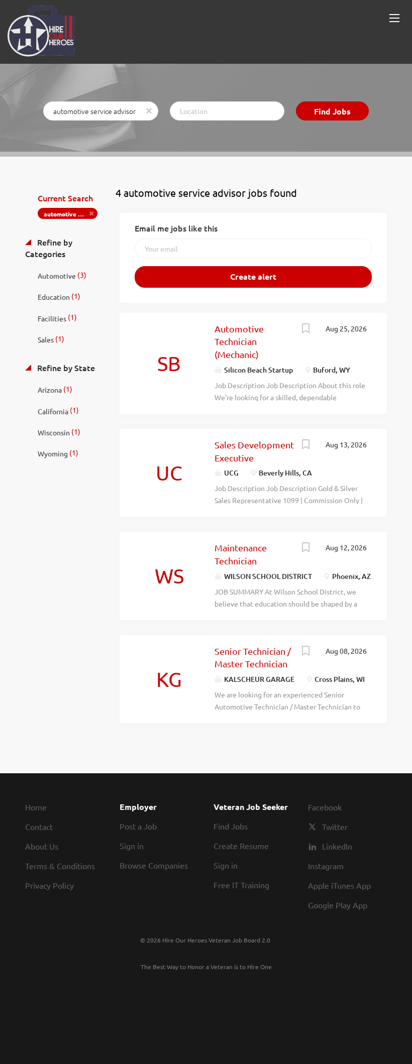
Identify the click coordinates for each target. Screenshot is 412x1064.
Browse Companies (154, 865)
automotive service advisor (70, 214)
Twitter (335, 826)
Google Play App (337, 905)
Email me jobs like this (176, 227)
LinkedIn (337, 846)
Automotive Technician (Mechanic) (239, 341)
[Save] (305, 329)
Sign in (132, 846)
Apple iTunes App (339, 885)
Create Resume (241, 846)
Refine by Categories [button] (48, 248)
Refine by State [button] (65, 367)
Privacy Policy (49, 885)
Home (36, 807)
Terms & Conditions (60, 866)
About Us (41, 846)
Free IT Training (241, 885)
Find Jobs (332, 111)
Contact (39, 826)
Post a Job (138, 826)
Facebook (325, 807)
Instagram (326, 866)
